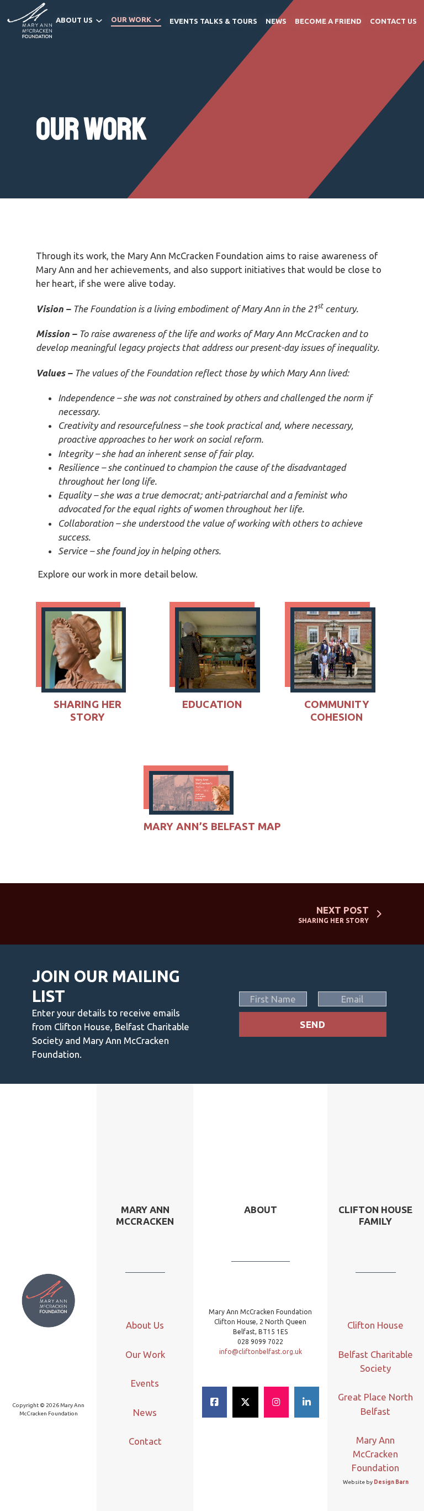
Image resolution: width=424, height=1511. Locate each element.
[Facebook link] (214, 1402)
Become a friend (328, 21)
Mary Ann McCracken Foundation (375, 1454)
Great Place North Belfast (375, 1404)
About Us (74, 20)
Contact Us (393, 21)
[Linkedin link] (306, 1402)
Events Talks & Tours (213, 21)
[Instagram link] (276, 1402)
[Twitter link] (245, 1402)
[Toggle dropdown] (99, 20)
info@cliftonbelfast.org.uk (260, 1351)
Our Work (131, 19)
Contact (145, 1441)
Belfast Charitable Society (375, 1361)
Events (145, 1383)
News (276, 21)
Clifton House (375, 1325)
